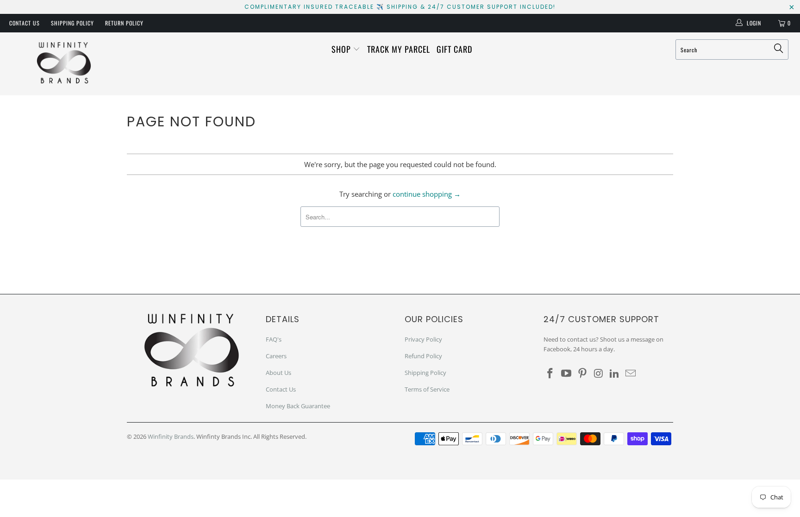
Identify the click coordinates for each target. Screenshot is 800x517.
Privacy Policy (423, 339)
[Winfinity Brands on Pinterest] (582, 373)
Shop (342, 49)
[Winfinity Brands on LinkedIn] (615, 373)
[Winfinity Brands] (64, 63)
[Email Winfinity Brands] (631, 373)
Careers (276, 356)
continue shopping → (427, 194)
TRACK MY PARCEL (398, 49)
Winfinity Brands (171, 436)
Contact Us (24, 23)
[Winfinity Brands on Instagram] (599, 373)
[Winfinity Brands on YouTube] (567, 373)
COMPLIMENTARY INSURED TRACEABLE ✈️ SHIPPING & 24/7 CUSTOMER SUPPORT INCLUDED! (400, 7)
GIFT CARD (454, 49)
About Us (278, 372)
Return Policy (124, 23)
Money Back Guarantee (298, 406)
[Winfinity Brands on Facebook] (550, 373)
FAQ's (273, 339)
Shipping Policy (72, 23)
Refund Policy (423, 356)
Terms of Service (427, 389)
